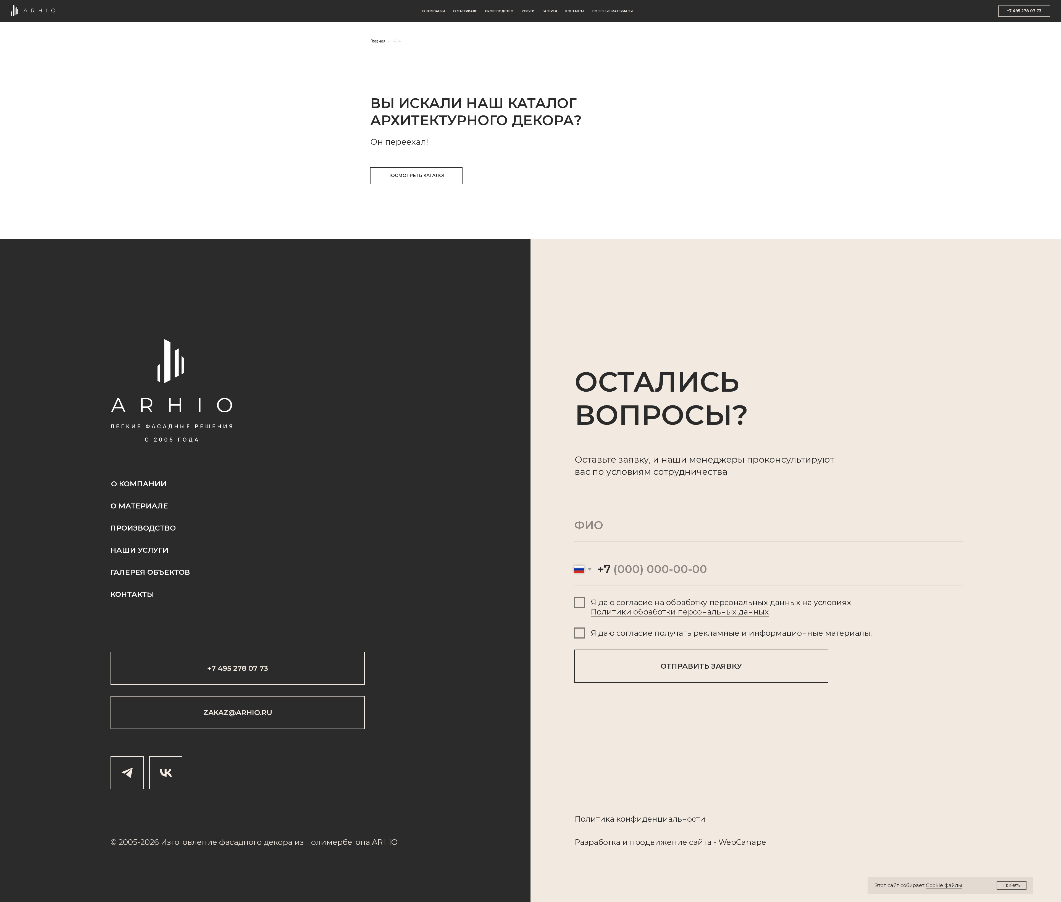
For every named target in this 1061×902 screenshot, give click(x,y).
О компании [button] (433, 11)
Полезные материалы (612, 11)
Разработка (597, 842)
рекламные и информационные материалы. (782, 633)
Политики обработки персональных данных (680, 611)
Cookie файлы (944, 885)
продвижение (658, 842)
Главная (377, 41)
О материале (465, 11)
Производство (499, 11)
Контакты (574, 11)
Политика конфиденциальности (640, 819)
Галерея (550, 11)
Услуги (528, 11)
